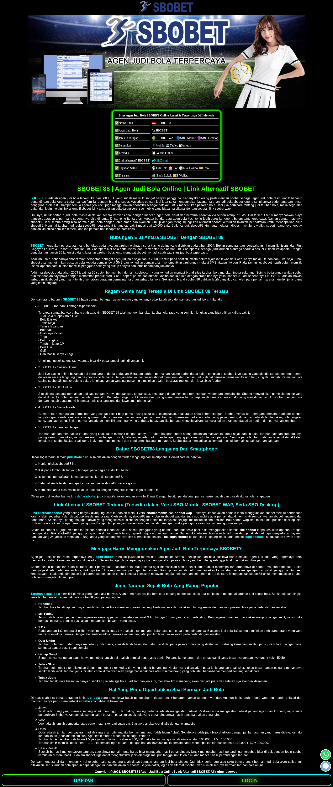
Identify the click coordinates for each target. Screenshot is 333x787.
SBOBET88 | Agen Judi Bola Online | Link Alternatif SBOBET (165, 771)
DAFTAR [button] (83, 780)
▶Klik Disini (160, 160)
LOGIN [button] (249, 780)
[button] (325, 766)
